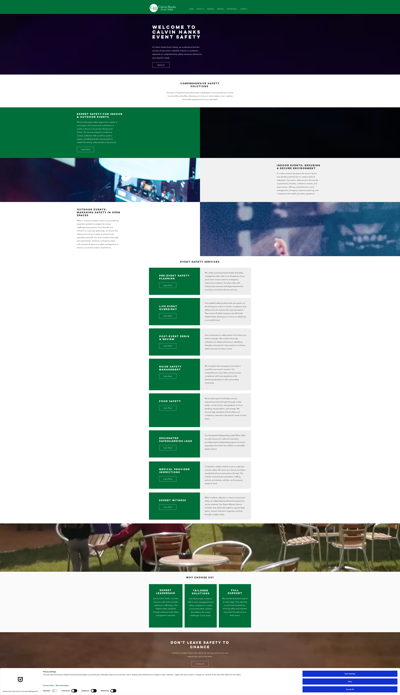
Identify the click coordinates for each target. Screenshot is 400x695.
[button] (220, 9)
